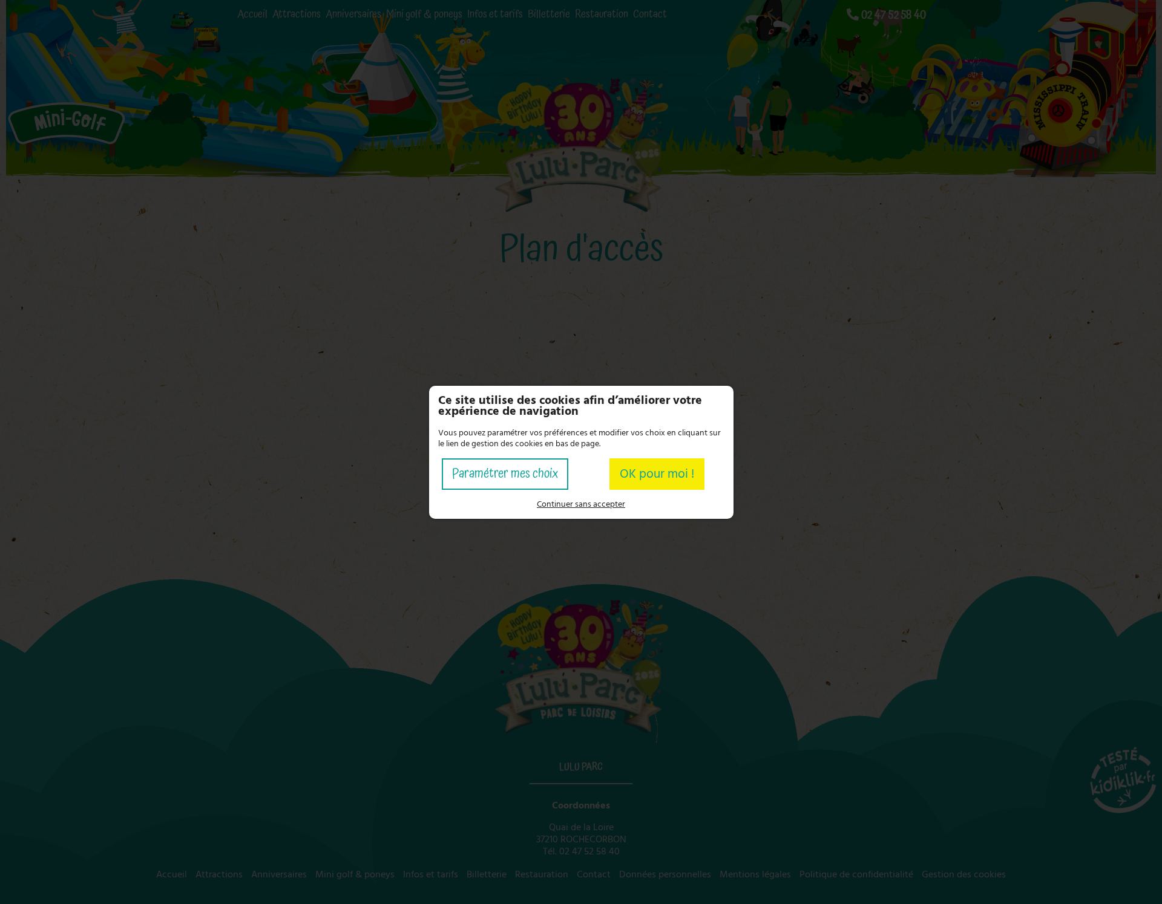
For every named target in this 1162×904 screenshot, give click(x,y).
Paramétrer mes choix (505, 474)
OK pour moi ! (657, 474)
